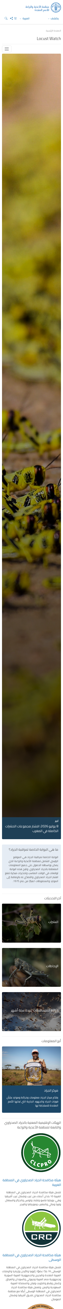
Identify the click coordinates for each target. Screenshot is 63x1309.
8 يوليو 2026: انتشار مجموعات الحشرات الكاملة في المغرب (31, 828)
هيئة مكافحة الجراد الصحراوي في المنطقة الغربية (32, 1182)
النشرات (53, 922)
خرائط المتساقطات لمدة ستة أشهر (34, 1010)
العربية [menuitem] (26, 18)
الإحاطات (52, 966)
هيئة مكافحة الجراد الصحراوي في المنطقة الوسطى (32, 1257)
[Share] (10, 18)
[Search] (4, 18)
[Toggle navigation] (6, 49)
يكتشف (54, 18)
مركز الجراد (51, 1090)
